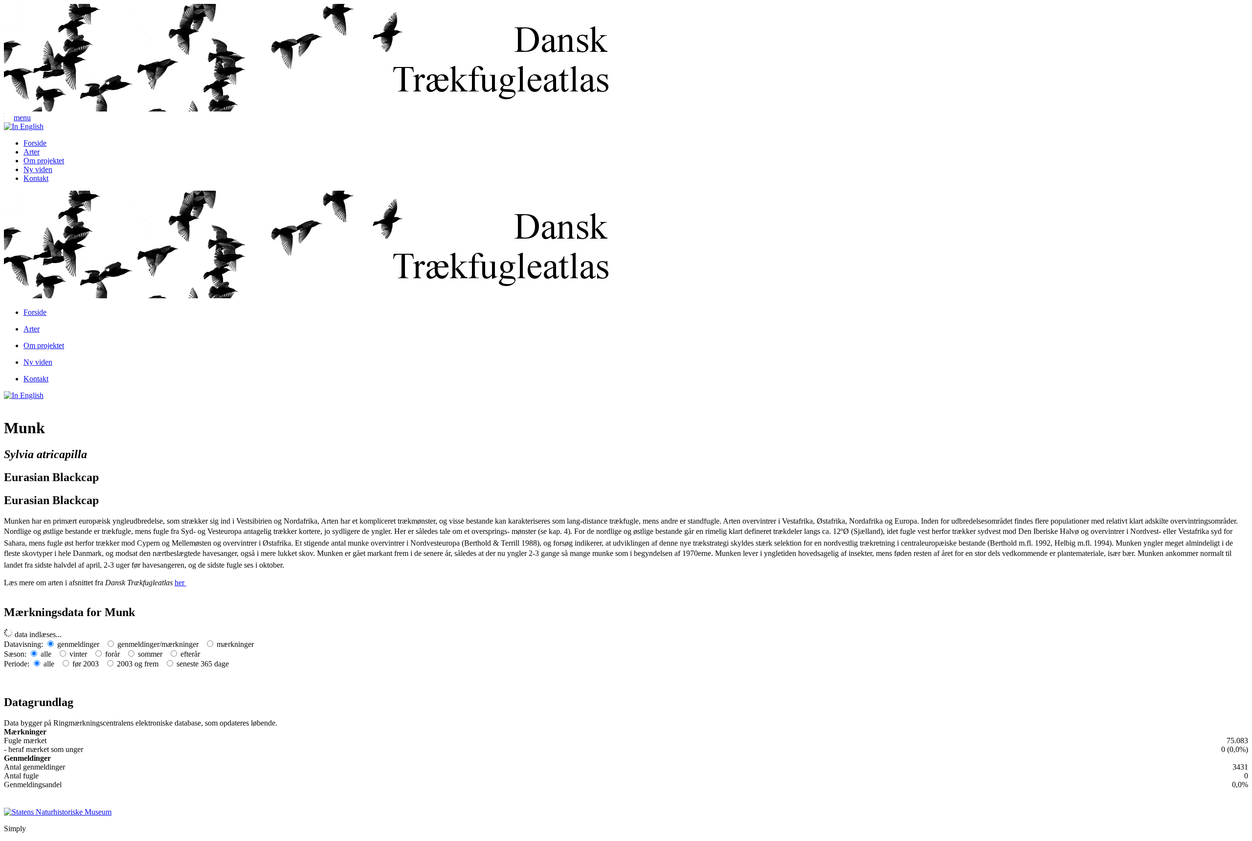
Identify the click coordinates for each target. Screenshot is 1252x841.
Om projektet (43, 160)
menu (22, 117)
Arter (31, 152)
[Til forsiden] (317, 109)
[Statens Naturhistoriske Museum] (58, 811)
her (180, 582)
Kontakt (35, 178)
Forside (34, 143)
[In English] (24, 126)
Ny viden (37, 169)
